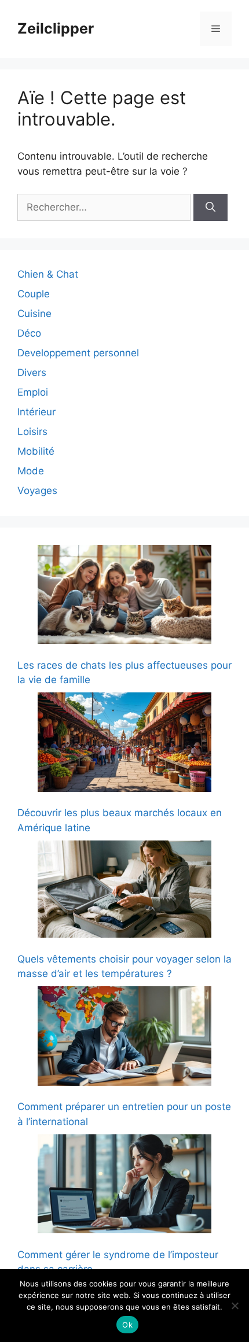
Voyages (37, 490)
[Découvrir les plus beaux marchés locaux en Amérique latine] (124, 744)
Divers (31, 372)
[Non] (234, 1305)
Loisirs (32, 431)
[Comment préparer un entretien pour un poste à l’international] (124, 1038)
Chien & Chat (47, 274)
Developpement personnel (78, 353)
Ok (127, 1324)
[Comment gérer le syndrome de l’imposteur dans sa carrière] (124, 1186)
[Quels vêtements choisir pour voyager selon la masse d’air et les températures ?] (124, 891)
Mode (30, 471)
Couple (33, 294)
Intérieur (36, 412)
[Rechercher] (210, 208)
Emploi (32, 392)
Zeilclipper (55, 28)
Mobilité (35, 451)
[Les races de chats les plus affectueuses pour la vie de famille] (124, 596)
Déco (29, 333)
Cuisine (34, 313)
